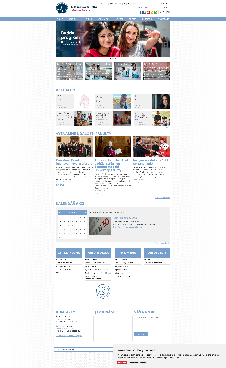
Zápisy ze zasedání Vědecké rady (98, 273)
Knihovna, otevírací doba (65, 266)
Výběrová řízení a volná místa (96, 269)
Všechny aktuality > (162, 128)
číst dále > (60, 105)
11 (64, 225)
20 (72, 229)
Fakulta (60, 19)
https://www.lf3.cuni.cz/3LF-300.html (127, 227)
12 (68, 225)
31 (60, 237)
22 (80, 229)
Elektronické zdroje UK (65, 263)
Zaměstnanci (163, 19)
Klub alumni (148, 259)
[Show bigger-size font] (163, 12)
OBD (133, 4)
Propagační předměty (123, 276)
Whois (168, 4)
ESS (128, 4)
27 (72, 233)
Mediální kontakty (122, 259)
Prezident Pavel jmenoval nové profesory (74, 161)
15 (80, 225)
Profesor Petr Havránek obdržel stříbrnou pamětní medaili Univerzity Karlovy (112, 165)
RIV (57, 273)
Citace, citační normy (64, 269)
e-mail (152, 4)
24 (60, 233)
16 (84, 225)
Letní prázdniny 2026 (125, 217)
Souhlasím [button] (122, 362)
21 (76, 229)
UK (101, 4)
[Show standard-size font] (160, 12)
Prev (59, 39)
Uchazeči (120, 19)
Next (167, 39)
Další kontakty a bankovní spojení (69, 336)
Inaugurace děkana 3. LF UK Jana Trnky (151, 161)
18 (64, 229)
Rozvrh (145, 4)
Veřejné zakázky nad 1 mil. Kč (96, 263)
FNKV (105, 4)
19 (68, 229)
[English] (168, 12)
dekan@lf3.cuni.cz (65, 328)
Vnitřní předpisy (91, 259)
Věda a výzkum (104, 19)
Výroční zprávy (91, 266)
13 (72, 225)
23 (84, 229)
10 (60, 225)
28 (76, 233)
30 (84, 233)
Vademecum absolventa (153, 263)
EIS (124, 4)
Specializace (87, 19)
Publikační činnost (63, 259)
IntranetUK (160, 4)
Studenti (133, 19)
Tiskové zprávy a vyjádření (125, 263)
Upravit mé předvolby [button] (137, 362)
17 (60, 229)
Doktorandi (147, 19)
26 (68, 233)
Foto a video (119, 273)
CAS (120, 4)
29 (80, 233)
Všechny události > (162, 243)
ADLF (111, 4)
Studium (72, 19)
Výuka (139, 4)
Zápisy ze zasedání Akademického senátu (94, 277)
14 (76, 225)
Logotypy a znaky (121, 269)
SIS (116, 4)
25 (64, 233)
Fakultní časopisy (121, 266)
